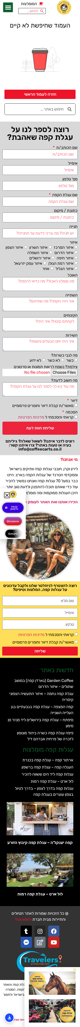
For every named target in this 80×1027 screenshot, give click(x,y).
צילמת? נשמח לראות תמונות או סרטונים (46, 367)
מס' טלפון (70, 179)
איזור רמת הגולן (61, 263)
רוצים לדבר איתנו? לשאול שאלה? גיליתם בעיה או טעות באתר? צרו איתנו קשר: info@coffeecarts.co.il (40, 445)
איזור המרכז (64, 247)
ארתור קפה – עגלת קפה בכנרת (47, 760)
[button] (8, 7)
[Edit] (40, 942)
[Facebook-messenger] (26, 942)
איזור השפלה (37, 252)
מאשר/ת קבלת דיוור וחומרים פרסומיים (43, 405)
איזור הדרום (64, 252)
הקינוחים (71, 315)
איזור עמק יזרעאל (28, 263)
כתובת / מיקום (66, 211)
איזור (74, 242)
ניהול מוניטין (18, 1019)
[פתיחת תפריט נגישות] (9, 1018)
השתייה (71, 295)
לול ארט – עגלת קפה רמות (52, 781)
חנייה (73, 227)
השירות (72, 335)
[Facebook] (53, 931)
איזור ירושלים (39, 257)
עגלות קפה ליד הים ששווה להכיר (47, 774)
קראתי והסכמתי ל (46, 417)
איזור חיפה (65, 257)
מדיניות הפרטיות (31, 417)
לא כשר (53, 360)
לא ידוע (35, 360)
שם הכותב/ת (66, 148)
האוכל (73, 275)
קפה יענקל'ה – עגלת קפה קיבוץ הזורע (40, 842)
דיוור (74, 401)
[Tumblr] (26, 931)
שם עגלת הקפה (64, 195)
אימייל (73, 163)
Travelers (23, 919)
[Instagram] (40, 931)
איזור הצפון (14, 247)
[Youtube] (53, 942)
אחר (45, 268)
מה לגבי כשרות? (64, 355)
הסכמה (71, 412)
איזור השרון (38, 247)
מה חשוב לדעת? (64, 380)
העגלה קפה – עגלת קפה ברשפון (47, 767)
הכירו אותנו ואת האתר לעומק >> (50, 502)
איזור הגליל (65, 268)
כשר (70, 360)
